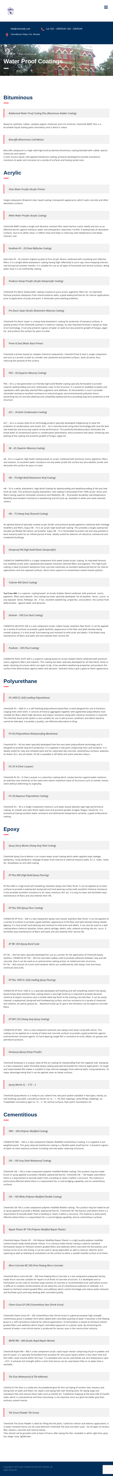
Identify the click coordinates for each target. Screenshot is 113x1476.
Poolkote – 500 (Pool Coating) (24, 648)
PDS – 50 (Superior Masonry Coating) (27, 373)
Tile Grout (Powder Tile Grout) (24, 1412)
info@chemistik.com (20, 28)
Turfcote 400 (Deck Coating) (23, 582)
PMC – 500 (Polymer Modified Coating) (28, 1131)
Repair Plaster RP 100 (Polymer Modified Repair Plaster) (37, 1229)
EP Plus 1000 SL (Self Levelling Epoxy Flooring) (32, 980)
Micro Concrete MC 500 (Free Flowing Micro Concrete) (36, 1265)
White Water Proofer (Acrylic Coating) (27, 215)
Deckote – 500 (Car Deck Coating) (26, 615)
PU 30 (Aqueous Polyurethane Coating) (28, 796)
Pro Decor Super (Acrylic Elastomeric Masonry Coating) (36, 310)
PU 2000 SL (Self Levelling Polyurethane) (29, 697)
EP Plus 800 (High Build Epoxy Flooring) (29, 875)
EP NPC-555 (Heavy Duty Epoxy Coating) (29, 1019)
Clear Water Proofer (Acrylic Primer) (27, 189)
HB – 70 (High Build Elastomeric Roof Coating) (32, 477)
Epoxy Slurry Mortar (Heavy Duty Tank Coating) (32, 845)
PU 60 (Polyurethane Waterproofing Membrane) (33, 733)
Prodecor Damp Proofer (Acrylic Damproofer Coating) (36, 281)
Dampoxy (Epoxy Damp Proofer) (25, 1052)
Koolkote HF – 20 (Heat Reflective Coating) (30, 248)
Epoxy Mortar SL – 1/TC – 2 (22, 1084)
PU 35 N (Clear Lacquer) (21, 766)
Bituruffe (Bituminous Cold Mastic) (26, 139)
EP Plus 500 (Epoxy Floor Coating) (26, 908)
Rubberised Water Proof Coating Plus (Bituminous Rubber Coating (42, 113)
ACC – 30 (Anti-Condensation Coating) (28, 412)
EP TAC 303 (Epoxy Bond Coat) (24, 944)
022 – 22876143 (58, 28)
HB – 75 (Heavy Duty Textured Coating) (28, 513)
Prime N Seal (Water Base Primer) (26, 343)
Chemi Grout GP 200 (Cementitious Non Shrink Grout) (36, 1304)
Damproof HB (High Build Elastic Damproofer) (32, 549)
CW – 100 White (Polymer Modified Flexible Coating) (35, 1196)
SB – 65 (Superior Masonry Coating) (27, 448)
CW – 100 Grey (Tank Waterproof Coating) (30, 1160)
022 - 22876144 (74, 28)
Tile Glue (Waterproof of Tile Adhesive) (28, 1376)
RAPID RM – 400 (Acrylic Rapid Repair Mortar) (32, 1340)
